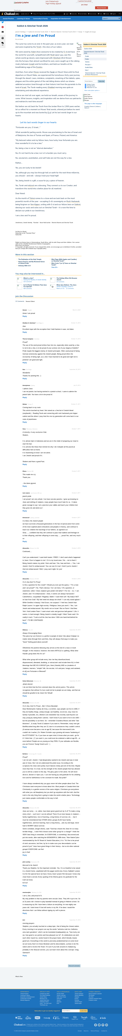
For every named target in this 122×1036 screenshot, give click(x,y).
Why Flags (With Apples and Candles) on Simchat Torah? (64, 260)
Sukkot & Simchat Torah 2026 (32, 26)
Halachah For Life (91, 87)
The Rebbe (92, 995)
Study (80, 32)
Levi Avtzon (20, 39)
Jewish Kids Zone (44, 1000)
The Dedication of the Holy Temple (29, 259)
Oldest (33, 301)
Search (58, 1000)
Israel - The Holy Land (45, 1003)
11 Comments (70, 288)
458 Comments (27, 288)
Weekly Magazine (25, 1000)
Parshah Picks (90, 86)
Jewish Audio (78, 1003)
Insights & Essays (90, 32)
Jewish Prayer (78, 1001)
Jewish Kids (103, 1017)
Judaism (65, 1025)
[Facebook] (95, 1025)
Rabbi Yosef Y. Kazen (49, 1025)
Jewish (71, 1025)
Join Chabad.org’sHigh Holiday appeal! (53, 2)
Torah (52, 72)
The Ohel (91, 997)
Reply (25, 316)
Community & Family (40, 19)
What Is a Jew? (28, 278)
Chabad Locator (93, 1000)
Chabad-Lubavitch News (95, 998)
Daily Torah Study (61, 997)
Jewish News (43, 997)
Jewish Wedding (79, 995)
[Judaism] (10, 14)
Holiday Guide (90, 84)
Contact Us (104, 1031)
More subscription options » (92, 90)
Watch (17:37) (60, 288)
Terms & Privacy (95, 1031)
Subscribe (59, 998)
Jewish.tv (37, 1017)
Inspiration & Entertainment (61, 19)
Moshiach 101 (43, 998)
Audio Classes (56, 1017)
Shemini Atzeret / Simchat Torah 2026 (63, 32)
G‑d (49, 112)
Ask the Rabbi (83, 14)
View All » (54, 267)
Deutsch (92, 106)
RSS (58, 1003)
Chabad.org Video (44, 993)
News (65, 1017)
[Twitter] (99, 1025)
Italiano (98, 106)
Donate (107, 14)
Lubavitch (47, 1024)
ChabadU (47, 1017)
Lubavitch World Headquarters (76, 1024)
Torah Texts (84, 1017)
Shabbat (77, 997)
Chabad (43, 1024)
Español (86, 106)
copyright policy (41, 248)
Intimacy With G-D (24, 265)
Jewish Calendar (61, 995)
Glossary (59, 1001)
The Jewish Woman (45, 995)
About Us (86, 1031)
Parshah (77, 1000)
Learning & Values (23, 19)
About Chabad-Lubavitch (95, 993)
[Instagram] (106, 1025)
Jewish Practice (8, 19)
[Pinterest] (102, 1025)
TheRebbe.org (43, 1005)
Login (66, 14)
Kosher (76, 998)
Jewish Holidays (20, 32)
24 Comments (60, 281)
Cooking (75, 1017)
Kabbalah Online (44, 1001)
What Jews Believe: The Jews (66, 285)
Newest (28, 301)
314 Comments (27, 281)
